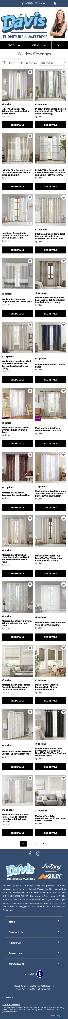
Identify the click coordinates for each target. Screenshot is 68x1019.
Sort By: (33, 63)
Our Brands (7, 997)
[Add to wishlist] (30, 72)
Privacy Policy (21, 988)
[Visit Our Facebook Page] (30, 853)
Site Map (32, 988)
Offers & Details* (44, 988)
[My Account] (54, 3)
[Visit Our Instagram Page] (38, 853)
